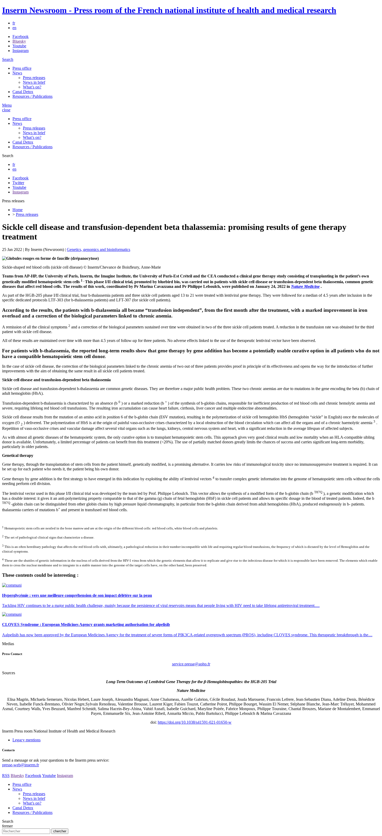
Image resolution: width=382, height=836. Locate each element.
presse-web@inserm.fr (20, 765)
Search (7, 59)
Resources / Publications (32, 96)
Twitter (18, 182)
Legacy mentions (26, 740)
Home (17, 210)
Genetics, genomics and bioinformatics (98, 249)
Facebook (20, 36)
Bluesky (19, 41)
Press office (21, 68)
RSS (6, 775)
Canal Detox (22, 91)
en (14, 27)
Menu (7, 105)
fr (13, 23)
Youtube (19, 46)
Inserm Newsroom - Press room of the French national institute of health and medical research (169, 10)
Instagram (20, 50)
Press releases (34, 77)
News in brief (34, 82)
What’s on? (32, 87)
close (6, 110)
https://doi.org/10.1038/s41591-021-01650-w (195, 722)
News (17, 73)
